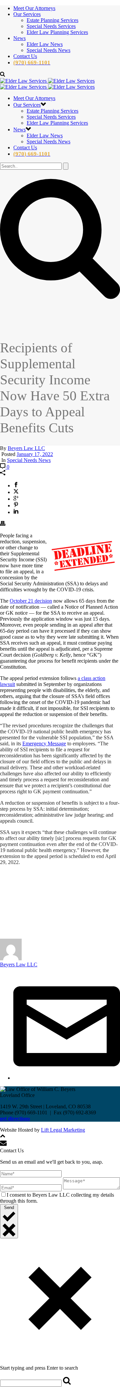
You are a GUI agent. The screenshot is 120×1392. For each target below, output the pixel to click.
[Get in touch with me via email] (66, 1078)
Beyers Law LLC (26, 448)
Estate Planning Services (52, 20)
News (19, 38)
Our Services (27, 14)
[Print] (2, 524)
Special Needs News (48, 50)
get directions (15, 1118)
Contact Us (25, 56)
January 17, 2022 (35, 454)
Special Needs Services (51, 26)
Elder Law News (45, 44)
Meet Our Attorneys (34, 8)
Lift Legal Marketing (63, 1130)
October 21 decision (31, 601)
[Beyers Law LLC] (47, 84)
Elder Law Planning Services (57, 32)
